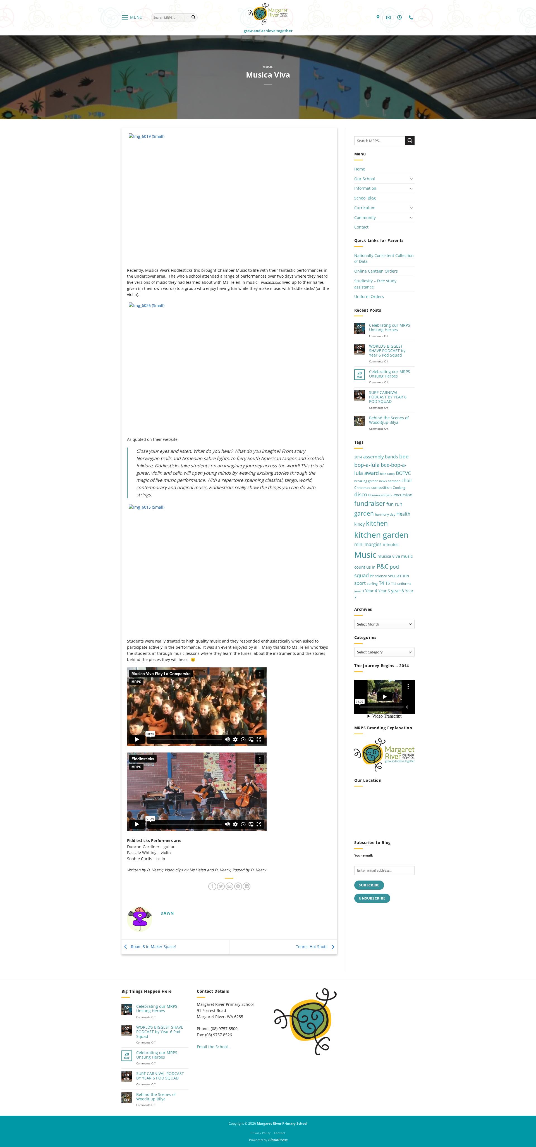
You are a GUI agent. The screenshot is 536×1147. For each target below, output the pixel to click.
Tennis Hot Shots (312, 946)
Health (403, 514)
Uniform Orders (369, 296)
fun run (394, 504)
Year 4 (371, 590)
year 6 (397, 590)
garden (364, 513)
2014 (358, 457)
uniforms (404, 583)
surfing (372, 583)
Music (268, 67)
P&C (383, 566)
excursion (403, 494)
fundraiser (369, 503)
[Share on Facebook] (212, 887)
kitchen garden (381, 534)
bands (391, 457)
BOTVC (403, 473)
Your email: (363, 855)
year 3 (359, 591)
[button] (132, 17)
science (381, 575)
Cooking (399, 487)
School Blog (365, 198)
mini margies (368, 544)
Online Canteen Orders (376, 271)
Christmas (362, 487)
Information (365, 188)
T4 (381, 583)
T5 (387, 583)
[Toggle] (411, 179)
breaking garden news (370, 481)
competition (381, 487)
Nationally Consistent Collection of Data (384, 258)
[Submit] (193, 17)
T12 (393, 584)
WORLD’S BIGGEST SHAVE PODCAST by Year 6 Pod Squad (387, 351)
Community (365, 217)
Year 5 (384, 590)
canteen (394, 481)
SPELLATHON (398, 576)
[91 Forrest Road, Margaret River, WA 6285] (379, 17)
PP (372, 576)
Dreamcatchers (380, 495)
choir (406, 480)
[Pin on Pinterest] (238, 887)
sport (360, 583)
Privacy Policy (261, 1133)
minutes (390, 544)
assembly (373, 456)
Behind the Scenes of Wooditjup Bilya (389, 420)
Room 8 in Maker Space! (153, 946)
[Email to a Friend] (229, 887)
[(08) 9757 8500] (412, 17)
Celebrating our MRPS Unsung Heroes (389, 327)
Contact (361, 227)
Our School (364, 178)
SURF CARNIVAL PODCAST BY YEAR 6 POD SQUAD (387, 397)
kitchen (377, 523)
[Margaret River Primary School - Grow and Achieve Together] (268, 14)
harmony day (385, 514)
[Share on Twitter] (221, 887)
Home (359, 169)
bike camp (387, 474)
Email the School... (214, 1046)
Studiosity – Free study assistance (375, 284)
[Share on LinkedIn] (246, 887)
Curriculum (364, 207)
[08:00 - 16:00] (400, 17)
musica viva (388, 556)
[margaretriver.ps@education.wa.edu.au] (389, 17)
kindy (359, 524)
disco (360, 494)
